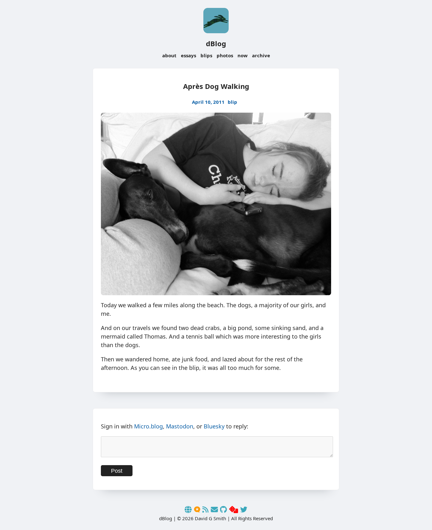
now (243, 55)
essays (188, 55)
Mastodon (179, 426)
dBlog (216, 43)
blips (206, 55)
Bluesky (214, 426)
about (169, 55)
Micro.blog (148, 426)
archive (261, 55)
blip (232, 102)
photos (225, 55)
